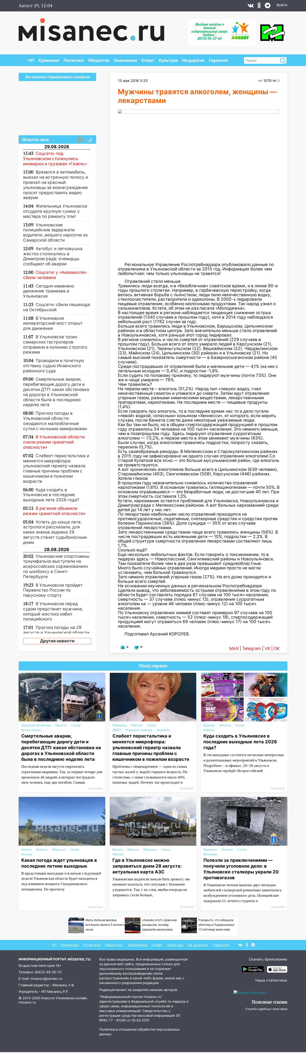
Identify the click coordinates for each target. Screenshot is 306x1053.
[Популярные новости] (89, 139)
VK (267, 648)
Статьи (75, 725)
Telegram (251, 648)
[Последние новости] (79, 139)
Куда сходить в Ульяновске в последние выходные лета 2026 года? (240, 741)
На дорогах (193, 60)
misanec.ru (27, 1002)
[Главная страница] (91, 27)
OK (277, 648)
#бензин (118, 854)
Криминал (49, 60)
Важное (26, 849)
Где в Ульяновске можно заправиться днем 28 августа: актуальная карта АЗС (147, 866)
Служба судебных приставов (266, 1009)
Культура (168, 60)
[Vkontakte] (251, 6)
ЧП (31, 60)
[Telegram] (267, 6)
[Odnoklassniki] (259, 6)
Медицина (119, 725)
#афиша (208, 730)
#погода (26, 854)
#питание (163, 730)
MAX (234, 648)
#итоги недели (31, 730)
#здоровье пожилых (138, 730)
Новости (61, 725)
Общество (98, 60)
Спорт (147, 60)
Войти (282, 5)
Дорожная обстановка (36, 725)
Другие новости (57, 640)
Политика (74, 60)
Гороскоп (218, 60)
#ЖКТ (116, 730)
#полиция (210, 854)
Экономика (125, 60)
